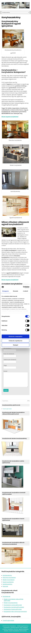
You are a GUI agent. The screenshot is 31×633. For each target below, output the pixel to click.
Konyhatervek (6, 596)
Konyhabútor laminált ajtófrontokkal (14, 607)
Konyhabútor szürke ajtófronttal (13, 605)
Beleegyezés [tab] (5, 291)
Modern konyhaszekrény (10, 603)
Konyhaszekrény (7, 575)
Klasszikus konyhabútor (9, 577)
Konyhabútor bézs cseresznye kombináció (15, 611)
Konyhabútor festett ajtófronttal (13, 609)
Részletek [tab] (15, 291)
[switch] (27, 321)
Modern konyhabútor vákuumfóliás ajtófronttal (13, 599)
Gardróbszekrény (7, 584)
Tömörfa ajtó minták (7, 408)
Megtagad (15, 345)
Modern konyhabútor (8, 580)
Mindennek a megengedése (15, 336)
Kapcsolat (5, 586)
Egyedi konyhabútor (8, 582)
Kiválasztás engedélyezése (15, 340)
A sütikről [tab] (25, 291)
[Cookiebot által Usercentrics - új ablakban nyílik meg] (23, 287)
